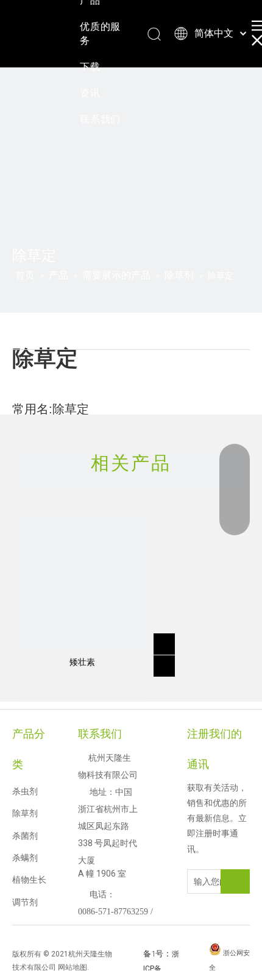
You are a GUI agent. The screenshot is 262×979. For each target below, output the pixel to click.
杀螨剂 (25, 858)
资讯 (90, 93)
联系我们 (100, 119)
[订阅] (235, 881)
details (166, 662)
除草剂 (25, 813)
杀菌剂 (25, 836)
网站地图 (72, 967)
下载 (90, 67)
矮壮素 (82, 662)
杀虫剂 (25, 791)
